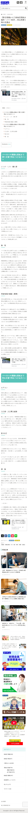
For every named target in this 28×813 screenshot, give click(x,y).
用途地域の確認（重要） (11, 122)
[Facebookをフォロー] (21, 3)
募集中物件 (10, 770)
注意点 (23, 544)
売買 (20, 544)
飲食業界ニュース (9, 780)
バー (12, 544)
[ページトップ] (24, 809)
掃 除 (7, 136)
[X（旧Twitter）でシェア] (2, 535)
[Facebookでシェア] (5, 535)
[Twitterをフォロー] (18, 3)
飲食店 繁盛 (8, 754)
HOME (4, 14)
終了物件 (11, 772)
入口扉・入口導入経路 (11, 131)
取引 (17, 544)
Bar (14, 544)
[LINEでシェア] (15, 535)
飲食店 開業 (9, 25)
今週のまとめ (9, 763)
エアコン (7, 129)
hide (9, 144)
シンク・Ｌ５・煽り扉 (11, 116)
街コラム (7, 784)
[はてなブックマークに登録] (9, 535)
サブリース (7, 789)
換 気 (7, 119)
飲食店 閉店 (10, 14)
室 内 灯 (7, 134)
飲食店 (2, 544)
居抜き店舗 (7, 544)
